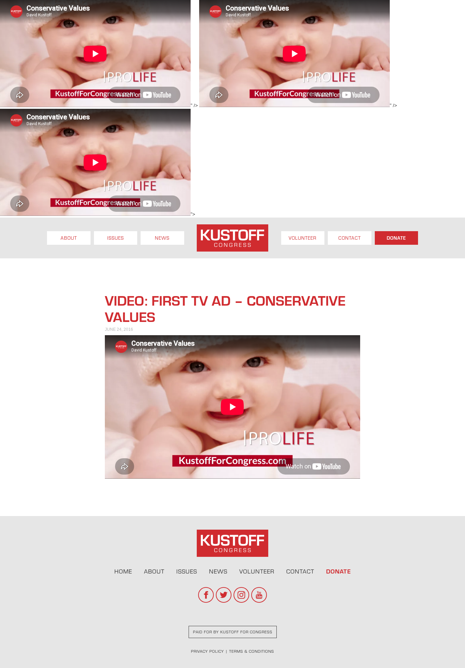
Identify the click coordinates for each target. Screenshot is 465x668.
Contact (349, 238)
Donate (396, 238)
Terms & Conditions (251, 651)
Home (123, 571)
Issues (115, 238)
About (69, 238)
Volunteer (303, 238)
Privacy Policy (207, 651)
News (162, 238)
